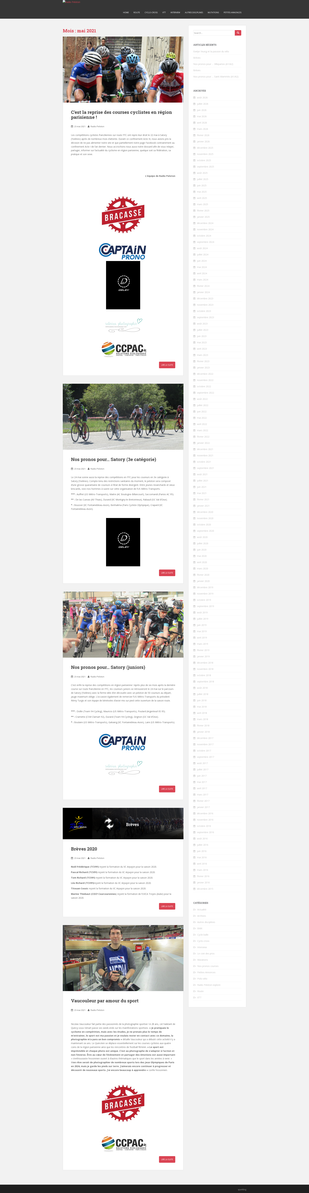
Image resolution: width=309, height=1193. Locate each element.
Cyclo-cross (151, 12)
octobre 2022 (204, 386)
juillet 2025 (202, 179)
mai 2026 (202, 116)
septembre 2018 (205, 681)
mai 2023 (202, 342)
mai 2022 (202, 417)
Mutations (213, 12)
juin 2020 (201, 549)
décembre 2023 (205, 298)
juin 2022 (201, 411)
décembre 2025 (205, 147)
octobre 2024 (204, 235)
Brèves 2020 (84, 849)
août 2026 (202, 97)
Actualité (201, 909)
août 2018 (202, 687)
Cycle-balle (202, 934)
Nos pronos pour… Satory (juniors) (108, 667)
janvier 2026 (203, 141)
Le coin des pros (206, 953)
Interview (175, 12)
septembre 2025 (205, 166)
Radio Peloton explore (208, 984)
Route (137, 12)
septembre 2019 (205, 606)
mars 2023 (202, 354)
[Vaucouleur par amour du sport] (123, 958)
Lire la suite (167, 365)
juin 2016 (201, 851)
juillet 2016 (202, 844)
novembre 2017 (205, 744)
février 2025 (203, 210)
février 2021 (203, 499)
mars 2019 (202, 643)
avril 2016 (202, 863)
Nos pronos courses (208, 966)
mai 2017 (202, 782)
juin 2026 (201, 110)
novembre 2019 (205, 593)
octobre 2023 (204, 311)
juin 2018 (201, 700)
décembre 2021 (205, 449)
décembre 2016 (205, 813)
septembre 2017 (205, 756)
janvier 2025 (203, 216)
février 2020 (203, 574)
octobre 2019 (204, 599)
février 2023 (203, 361)
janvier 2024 (203, 292)
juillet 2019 (202, 618)
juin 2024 (201, 260)
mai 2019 (202, 631)
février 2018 (203, 725)
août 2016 (202, 838)
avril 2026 (202, 122)
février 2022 (203, 436)
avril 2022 (202, 424)
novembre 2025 (205, 154)
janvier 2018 (203, 731)
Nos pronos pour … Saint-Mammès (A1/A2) (216, 76)
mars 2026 (202, 128)
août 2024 (202, 248)
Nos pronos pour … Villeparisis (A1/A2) (213, 64)
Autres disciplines (194, 12)
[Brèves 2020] (123, 823)
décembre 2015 (205, 888)
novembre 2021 (205, 455)
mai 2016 (202, 857)
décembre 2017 (205, 738)
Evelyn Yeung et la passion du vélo (211, 51)
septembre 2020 (205, 530)
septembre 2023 (205, 317)
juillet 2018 (202, 694)
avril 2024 (202, 273)
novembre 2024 (205, 229)
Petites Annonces (232, 12)
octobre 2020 (204, 524)
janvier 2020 (203, 581)
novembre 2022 (205, 380)
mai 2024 (202, 267)
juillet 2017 (202, 769)
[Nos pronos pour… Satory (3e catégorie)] (123, 417)
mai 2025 (202, 191)
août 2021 (202, 474)
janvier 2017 (203, 807)
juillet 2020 (202, 543)
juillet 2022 (202, 405)
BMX (199, 928)
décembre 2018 (205, 662)
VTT (164, 12)
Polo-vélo (202, 978)
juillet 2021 (202, 480)
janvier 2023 (203, 367)
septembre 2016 (205, 832)
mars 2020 (202, 568)
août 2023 (202, 323)
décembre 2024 (205, 223)
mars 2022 (202, 430)
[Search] (238, 33)
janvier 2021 (203, 505)
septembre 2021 (205, 468)
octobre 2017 (204, 750)
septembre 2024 (205, 241)
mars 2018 (202, 719)
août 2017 (202, 763)
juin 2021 (201, 486)
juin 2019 (201, 625)
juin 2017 (201, 775)
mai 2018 (202, 706)
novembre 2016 (205, 819)
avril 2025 (202, 198)
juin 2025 (201, 185)
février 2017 (203, 800)
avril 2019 (202, 637)
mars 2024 (202, 279)
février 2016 (203, 876)
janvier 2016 (203, 882)
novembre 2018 (205, 668)
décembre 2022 (205, 373)
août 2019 (202, 612)
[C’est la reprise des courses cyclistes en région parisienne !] (123, 70)
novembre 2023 (205, 304)
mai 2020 (202, 555)
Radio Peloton (97, 126)
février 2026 (203, 135)
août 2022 (202, 398)
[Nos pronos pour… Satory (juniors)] (123, 625)
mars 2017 (202, 794)
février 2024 (203, 285)
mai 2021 (202, 493)
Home (126, 12)
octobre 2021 (204, 461)
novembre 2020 (205, 518)
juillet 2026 (202, 103)
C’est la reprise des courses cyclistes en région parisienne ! (121, 114)
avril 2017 (202, 788)
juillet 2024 (202, 254)
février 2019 (203, 650)
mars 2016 (202, 869)
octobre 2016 (204, 825)
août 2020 (202, 537)
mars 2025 (202, 204)
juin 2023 (201, 336)
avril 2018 (202, 712)
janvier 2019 (203, 656)
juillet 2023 (202, 329)
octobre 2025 (204, 160)
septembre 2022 (205, 392)
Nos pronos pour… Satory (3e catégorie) (113, 459)
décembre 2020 (205, 511)
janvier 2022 (203, 442)
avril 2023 (202, 348)
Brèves (197, 57)
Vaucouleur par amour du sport (105, 1001)
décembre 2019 (205, 587)
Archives (201, 915)
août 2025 (202, 172)
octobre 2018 (204, 675)
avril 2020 (202, 562)
